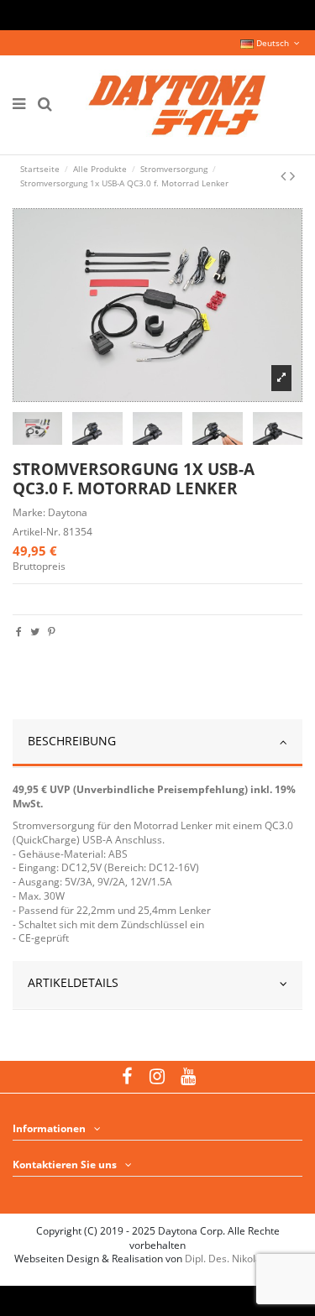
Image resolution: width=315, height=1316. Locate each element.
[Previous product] (285, 175)
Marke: (29, 513)
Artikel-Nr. (36, 532)
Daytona (67, 512)
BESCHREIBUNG (72, 741)
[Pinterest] (51, 631)
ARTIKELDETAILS (73, 982)
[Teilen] (19, 631)
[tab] (157, 743)
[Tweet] (34, 631)
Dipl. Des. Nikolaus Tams (243, 1258)
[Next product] (292, 175)
